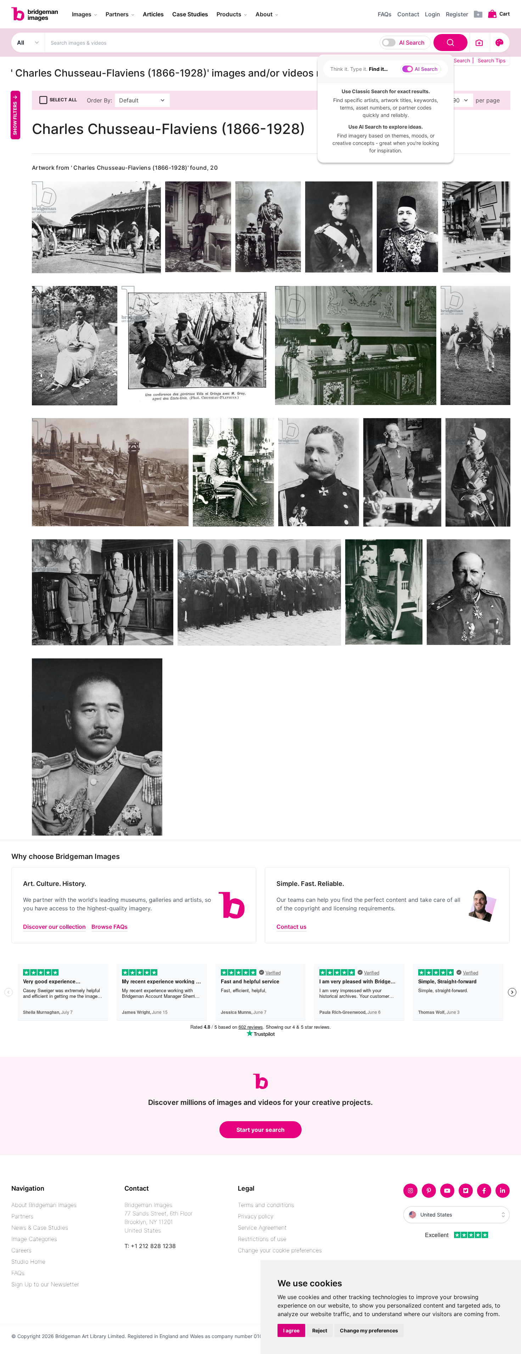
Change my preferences (369, 1330)
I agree (291, 1330)
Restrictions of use (262, 1238)
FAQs (17, 1272)
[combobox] (257, 42)
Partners (22, 1216)
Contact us (291, 926)
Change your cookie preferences (280, 1250)
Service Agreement (262, 1227)
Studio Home (28, 1261)
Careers (21, 1250)
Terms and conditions (266, 1204)
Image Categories (34, 1238)
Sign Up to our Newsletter (45, 1284)
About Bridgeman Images (44, 1204)
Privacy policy (255, 1216)
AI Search (412, 42)
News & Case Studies (39, 1227)
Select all (63, 99)
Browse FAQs (109, 926)
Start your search (260, 1129)
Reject (319, 1330)
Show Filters (15, 118)
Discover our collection (54, 926)
